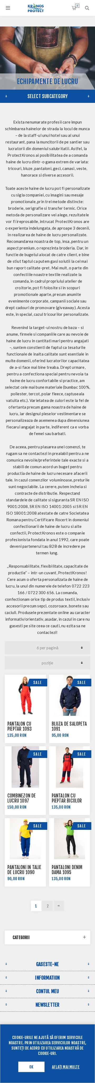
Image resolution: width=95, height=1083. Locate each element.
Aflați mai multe (65, 1066)
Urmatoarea (59, 906)
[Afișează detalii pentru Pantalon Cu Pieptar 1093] (25, 695)
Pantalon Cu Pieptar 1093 (19, 726)
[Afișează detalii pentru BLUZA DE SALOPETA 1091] (69, 695)
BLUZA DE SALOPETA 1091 (69, 726)
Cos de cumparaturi (77, 5)
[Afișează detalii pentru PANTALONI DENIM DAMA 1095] (69, 839)
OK (31, 1067)
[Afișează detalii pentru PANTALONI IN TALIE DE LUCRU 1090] (25, 839)
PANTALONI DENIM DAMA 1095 (67, 870)
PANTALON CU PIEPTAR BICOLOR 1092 (67, 801)
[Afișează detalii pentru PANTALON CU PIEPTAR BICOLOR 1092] (69, 767)
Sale (37, 682)
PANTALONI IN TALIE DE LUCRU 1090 (24, 870)
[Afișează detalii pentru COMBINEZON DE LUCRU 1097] (25, 767)
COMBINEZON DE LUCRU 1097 (21, 798)
